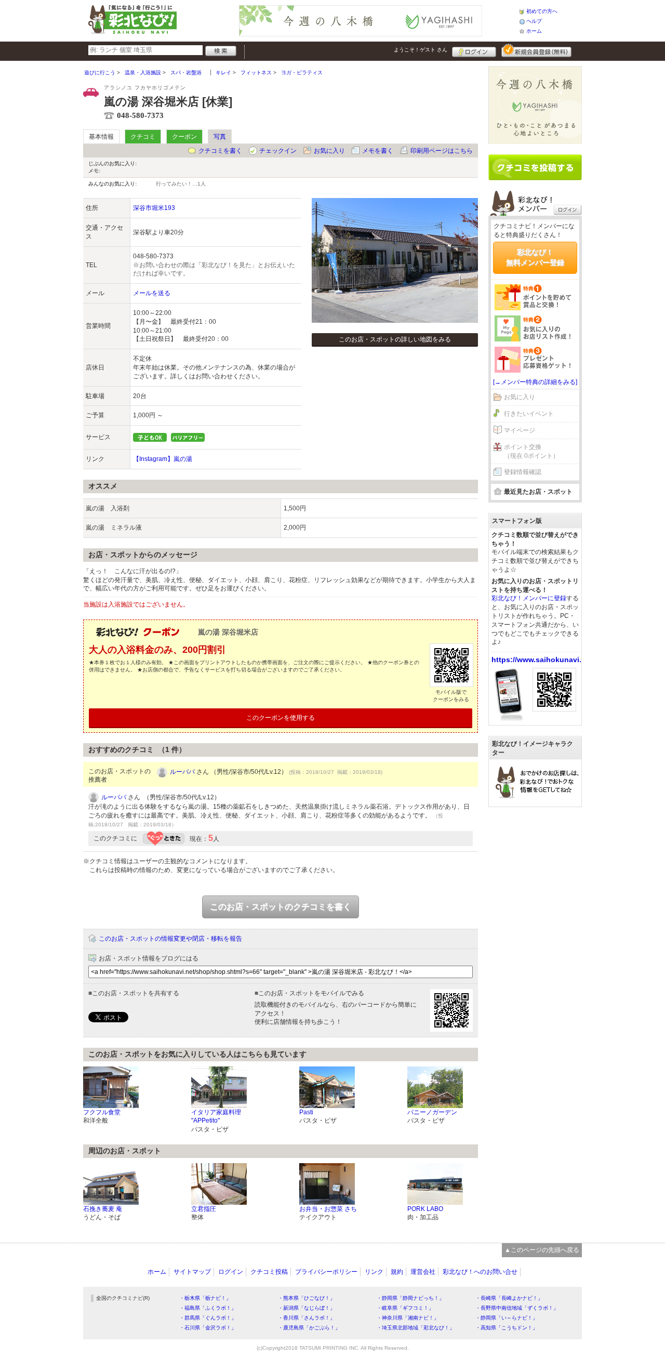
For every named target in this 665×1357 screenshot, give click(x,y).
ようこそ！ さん (420, 49)
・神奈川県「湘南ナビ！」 (408, 1318)
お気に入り (329, 150)
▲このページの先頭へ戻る (541, 1250)
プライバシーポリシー (326, 1271)
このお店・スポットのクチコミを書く (280, 906)
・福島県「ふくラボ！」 (207, 1308)
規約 (397, 1271)
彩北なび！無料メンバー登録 (535, 257)
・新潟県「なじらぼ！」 (306, 1308)
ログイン (474, 50)
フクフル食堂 (102, 1112)
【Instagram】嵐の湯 (162, 459)
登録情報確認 (522, 472)
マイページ (519, 430)
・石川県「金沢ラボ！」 (207, 1327)
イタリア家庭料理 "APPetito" (216, 1117)
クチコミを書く (220, 150)
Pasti (306, 1112)
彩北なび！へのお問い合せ (480, 1271)
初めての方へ (541, 11)
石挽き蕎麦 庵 (102, 1209)
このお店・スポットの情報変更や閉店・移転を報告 (170, 938)
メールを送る (151, 293)
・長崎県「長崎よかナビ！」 (509, 1298)
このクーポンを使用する (280, 717)
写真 (220, 136)
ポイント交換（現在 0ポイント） (531, 451)
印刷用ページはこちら (441, 150)
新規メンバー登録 (536, 50)
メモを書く (377, 150)
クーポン (184, 136)
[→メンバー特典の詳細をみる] (535, 382)
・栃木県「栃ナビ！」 (205, 1298)
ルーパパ (182, 771)
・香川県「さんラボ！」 (306, 1318)
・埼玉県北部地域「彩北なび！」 (416, 1327)
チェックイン (278, 150)
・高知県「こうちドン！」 (506, 1327)
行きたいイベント (529, 413)
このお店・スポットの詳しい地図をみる (395, 339)
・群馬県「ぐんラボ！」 (207, 1318)
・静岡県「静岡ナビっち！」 (410, 1298)
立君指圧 (203, 1209)
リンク (374, 1271)
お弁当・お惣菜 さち (328, 1209)
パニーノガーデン (432, 1112)
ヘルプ (534, 21)
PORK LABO (425, 1209)
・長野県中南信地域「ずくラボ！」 (516, 1308)
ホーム (534, 31)
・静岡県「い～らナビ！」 (506, 1318)
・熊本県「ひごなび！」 (306, 1298)
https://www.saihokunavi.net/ (543, 659)
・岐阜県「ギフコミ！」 (405, 1308)
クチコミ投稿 (269, 1271)
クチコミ (142, 136)
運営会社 (422, 1271)
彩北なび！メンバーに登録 (528, 598)
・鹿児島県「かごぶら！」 (309, 1327)
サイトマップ (192, 1271)
